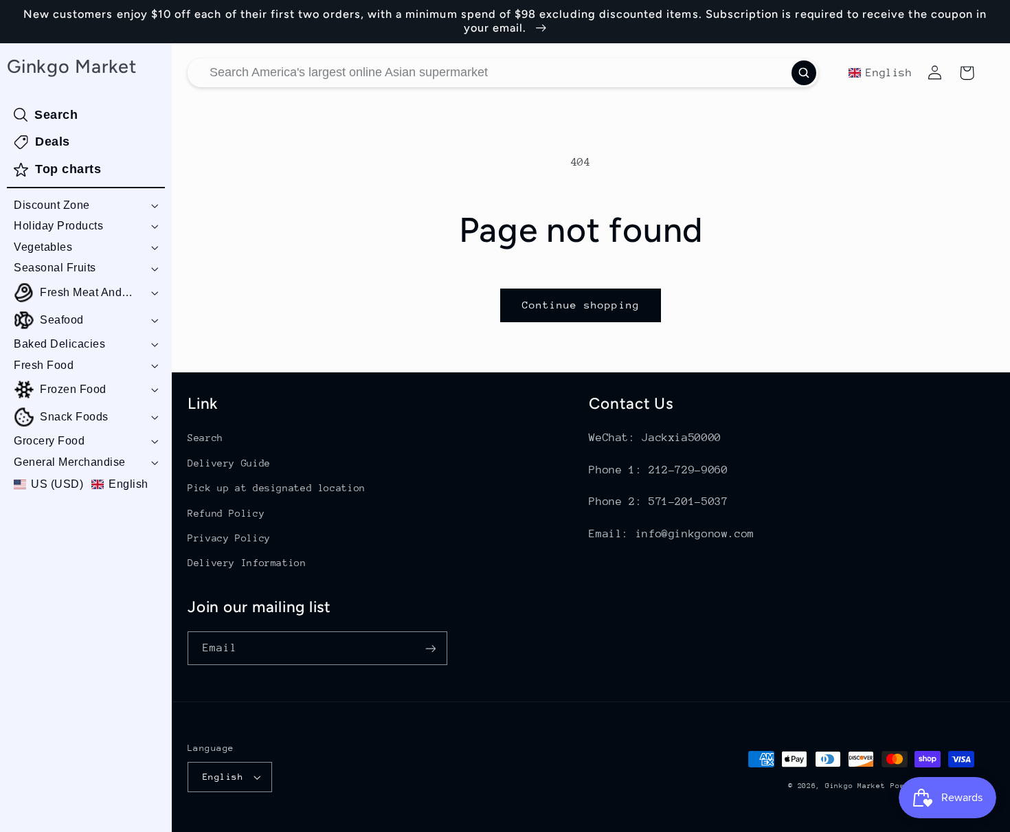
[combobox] (503, 73)
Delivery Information (247, 562)
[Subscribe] (431, 648)
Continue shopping (581, 305)
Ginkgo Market (855, 786)
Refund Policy (226, 513)
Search (205, 437)
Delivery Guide (229, 463)
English (223, 777)
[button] (86, 205)
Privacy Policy (229, 537)
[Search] (804, 72)
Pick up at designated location (277, 487)
